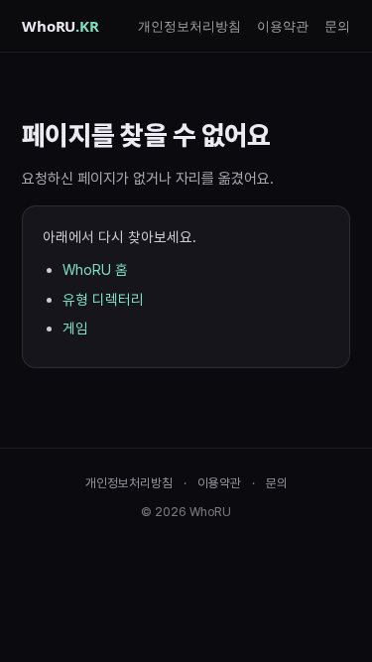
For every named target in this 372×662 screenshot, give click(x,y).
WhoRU (60, 26)
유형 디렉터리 (103, 299)
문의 (337, 26)
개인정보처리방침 (189, 26)
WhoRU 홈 (95, 269)
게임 (75, 328)
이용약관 (283, 26)
